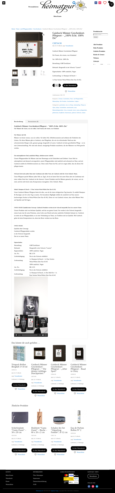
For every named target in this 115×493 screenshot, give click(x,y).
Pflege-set (83, 105)
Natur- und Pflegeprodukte (24, 29)
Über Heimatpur (38, 475)
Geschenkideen (70, 101)
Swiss (65, 110)
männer (83, 112)
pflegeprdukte (83, 110)
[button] (43, 34)
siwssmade (69, 110)
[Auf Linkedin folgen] (97, 486)
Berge (71, 105)
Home (13, 29)
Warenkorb (9, 478)
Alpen (53, 107)
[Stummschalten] (43, 335)
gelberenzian (55, 112)
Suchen (95, 37)
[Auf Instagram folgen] (99, 2)
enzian (78, 110)
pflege (57, 107)
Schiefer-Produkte (99, 51)
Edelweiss (79, 112)
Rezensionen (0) (33, 121)
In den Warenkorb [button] (19, 385)
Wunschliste (9, 484)
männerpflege (77, 105)
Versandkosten (69, 46)
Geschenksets (37, 29)
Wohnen (96, 58)
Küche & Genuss (98, 54)
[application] (31, 307)
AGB (34, 484)
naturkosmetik (70, 107)
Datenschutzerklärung (39, 481)
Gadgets (76, 101)
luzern (74, 110)
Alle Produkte (63, 101)
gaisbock (74, 112)
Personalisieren (33, 7)
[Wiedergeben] (16, 335)
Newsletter (93, 476)
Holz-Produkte (98, 48)
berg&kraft (61, 112)
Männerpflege (55, 101)
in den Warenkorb (70, 85)
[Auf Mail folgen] (3, 2)
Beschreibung (18, 121)
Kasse (7, 481)
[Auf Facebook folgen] (96, 2)
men (67, 105)
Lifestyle (60, 98)
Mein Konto (57, 16)
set (69, 105)
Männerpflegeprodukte (57, 110)
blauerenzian (68, 112)
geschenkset (62, 105)
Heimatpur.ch (39, 490)
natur (75, 107)
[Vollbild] (45, 335)
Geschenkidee (63, 107)
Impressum (36, 478)
